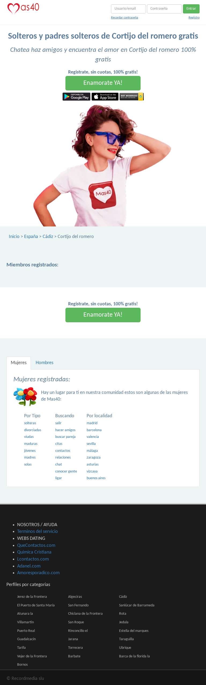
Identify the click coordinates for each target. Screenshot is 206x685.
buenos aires (96, 478)
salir (58, 423)
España (31, 236)
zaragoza (94, 458)
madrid (92, 423)
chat (58, 465)
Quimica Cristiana (34, 552)
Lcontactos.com (33, 559)
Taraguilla (126, 639)
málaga (92, 451)
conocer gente (66, 472)
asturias (92, 465)
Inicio (14, 236)
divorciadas (32, 430)
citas (58, 444)
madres (29, 458)
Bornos (22, 665)
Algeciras (75, 597)
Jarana (73, 639)
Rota (122, 614)
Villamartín (25, 622)
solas (27, 465)
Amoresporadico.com (38, 573)
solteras (30, 423)
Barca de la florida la (134, 656)
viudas (29, 437)
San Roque (76, 622)
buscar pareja (65, 437)
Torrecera (75, 648)
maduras (30, 444)
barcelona (94, 430)
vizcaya (92, 472)
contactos (62, 451)
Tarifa (21, 648)
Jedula (123, 622)
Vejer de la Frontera (32, 656)
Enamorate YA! (103, 83)
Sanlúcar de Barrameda (136, 605)
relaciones (63, 458)
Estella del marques (133, 631)
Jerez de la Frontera (32, 597)
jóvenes (29, 451)
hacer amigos (65, 430)
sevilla (91, 444)
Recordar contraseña (124, 17)
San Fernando (78, 605)
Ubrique (125, 648)
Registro (194, 17)
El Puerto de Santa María (36, 605)
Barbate (74, 656)
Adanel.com (29, 566)
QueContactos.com (36, 545)
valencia (93, 437)
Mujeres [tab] (19, 362)
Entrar (191, 9)
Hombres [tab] (44, 362)
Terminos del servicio (37, 531)
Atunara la (25, 614)
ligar (58, 478)
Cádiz (48, 236)
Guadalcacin (26, 639)
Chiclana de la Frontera (85, 614)
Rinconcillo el (78, 631)
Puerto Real (26, 631)
